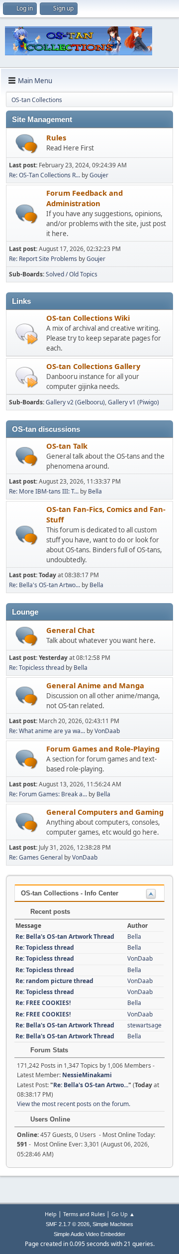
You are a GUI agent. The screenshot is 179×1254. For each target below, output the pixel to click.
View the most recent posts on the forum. (73, 1104)
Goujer (99, 175)
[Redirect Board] (26, 333)
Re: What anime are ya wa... (47, 731)
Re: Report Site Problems (43, 258)
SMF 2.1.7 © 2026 (68, 1224)
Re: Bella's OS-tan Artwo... (44, 585)
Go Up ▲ (123, 1214)
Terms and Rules (84, 1214)
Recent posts (49, 911)
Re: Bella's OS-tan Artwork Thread (64, 936)
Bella (95, 491)
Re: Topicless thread (36, 667)
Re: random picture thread (54, 981)
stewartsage (144, 1025)
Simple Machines (112, 1224)
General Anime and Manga (95, 685)
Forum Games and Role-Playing (103, 748)
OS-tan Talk (67, 446)
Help (51, 1214)
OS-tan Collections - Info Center (69, 893)
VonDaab (107, 731)
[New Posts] (26, 143)
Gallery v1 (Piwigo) (133, 402)
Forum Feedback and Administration (84, 198)
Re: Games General (36, 857)
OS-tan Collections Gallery (93, 366)
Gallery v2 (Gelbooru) (75, 402)
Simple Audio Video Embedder (89, 1234)
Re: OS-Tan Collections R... (44, 175)
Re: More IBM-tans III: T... (44, 491)
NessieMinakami (87, 1075)
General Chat (70, 630)
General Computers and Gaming (105, 812)
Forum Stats (48, 1050)
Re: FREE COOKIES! (43, 1003)
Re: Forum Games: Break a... (48, 794)
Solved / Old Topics (71, 274)
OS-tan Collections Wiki (88, 318)
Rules (56, 137)
